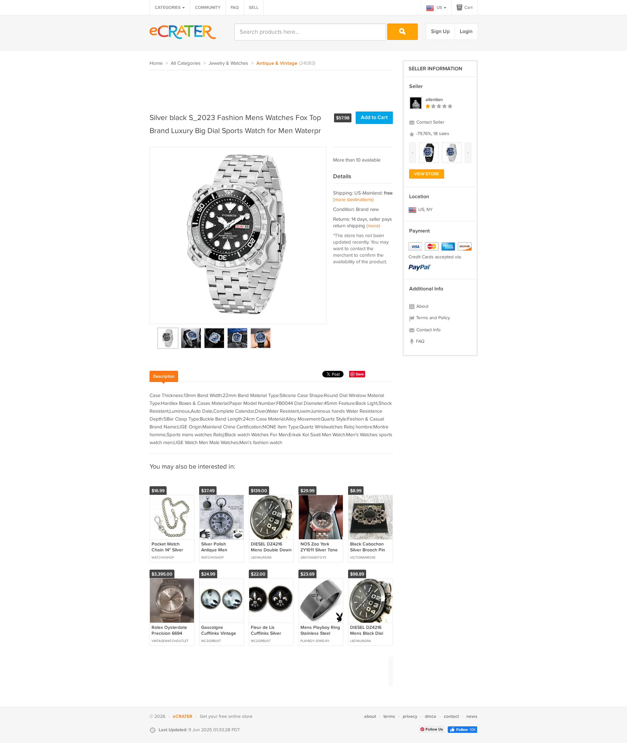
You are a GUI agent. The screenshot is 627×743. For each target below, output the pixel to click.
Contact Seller (429, 122)
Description (163, 376)
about (370, 716)
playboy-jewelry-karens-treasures (316, 641)
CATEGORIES (168, 7)
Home (156, 63)
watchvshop (163, 558)
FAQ (235, 7)
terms (389, 716)
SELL (254, 7)
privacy (410, 716)
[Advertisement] (268, 88)
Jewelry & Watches (228, 63)
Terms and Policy (432, 317)
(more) (373, 226)
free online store (235, 716)
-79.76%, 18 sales (432, 133)
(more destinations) (353, 199)
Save (360, 374)
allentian (434, 99)
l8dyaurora (261, 558)
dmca (430, 716)
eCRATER (182, 716)
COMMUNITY (207, 7)
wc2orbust (211, 641)
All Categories (186, 63)
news (471, 716)
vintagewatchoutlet (170, 641)
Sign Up (440, 31)
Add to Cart (374, 117)
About (421, 306)
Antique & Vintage (276, 63)
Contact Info (428, 330)
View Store (426, 174)
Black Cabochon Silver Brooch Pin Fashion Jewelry (367, 550)
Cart (468, 7)
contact (451, 716)
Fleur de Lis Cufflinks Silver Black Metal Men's (269, 633)
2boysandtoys (313, 558)
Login (466, 31)
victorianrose (363, 558)
